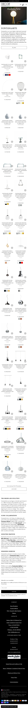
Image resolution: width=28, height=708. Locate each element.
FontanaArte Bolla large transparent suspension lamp (20, 448)
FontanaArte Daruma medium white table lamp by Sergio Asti (7, 122)
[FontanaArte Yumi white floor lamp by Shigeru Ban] (7, 85)
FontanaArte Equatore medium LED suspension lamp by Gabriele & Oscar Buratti (21, 419)
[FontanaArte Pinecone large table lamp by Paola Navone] (20, 85)
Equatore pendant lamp (17, 541)
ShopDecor (10, 692)
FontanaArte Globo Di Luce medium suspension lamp (7, 338)
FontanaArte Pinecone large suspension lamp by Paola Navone (7, 224)
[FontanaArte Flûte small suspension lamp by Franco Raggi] (20, 381)
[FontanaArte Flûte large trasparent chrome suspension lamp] (20, 357)
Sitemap (14, 613)
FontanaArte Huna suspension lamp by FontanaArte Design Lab (7, 310)
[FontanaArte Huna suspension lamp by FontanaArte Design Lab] (7, 300)
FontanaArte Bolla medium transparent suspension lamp (7, 476)
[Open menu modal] (26, 4)
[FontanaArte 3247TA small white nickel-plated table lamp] (7, 137)
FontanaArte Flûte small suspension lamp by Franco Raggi (21, 390)
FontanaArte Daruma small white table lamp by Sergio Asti (20, 122)
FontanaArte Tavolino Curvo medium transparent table (7, 170)
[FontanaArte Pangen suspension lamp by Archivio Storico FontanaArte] (20, 243)
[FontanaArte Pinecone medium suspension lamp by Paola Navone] (20, 215)
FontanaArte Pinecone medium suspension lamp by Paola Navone (21, 224)
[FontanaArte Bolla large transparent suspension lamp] (20, 438)
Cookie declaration (14, 682)
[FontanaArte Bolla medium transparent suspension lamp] (7, 467)
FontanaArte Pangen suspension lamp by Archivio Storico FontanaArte (20, 252)
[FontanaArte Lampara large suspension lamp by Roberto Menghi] (20, 272)
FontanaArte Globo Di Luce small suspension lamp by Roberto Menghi (21, 338)
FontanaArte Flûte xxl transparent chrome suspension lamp (7, 366)
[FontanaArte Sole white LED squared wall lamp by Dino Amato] (20, 57)
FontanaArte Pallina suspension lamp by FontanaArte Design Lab (7, 282)
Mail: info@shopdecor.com (14, 632)
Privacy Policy (14, 677)
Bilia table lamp (5, 538)
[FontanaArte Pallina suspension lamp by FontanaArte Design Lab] (7, 272)
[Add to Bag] (25, 61)
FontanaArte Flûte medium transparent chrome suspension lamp (7, 390)
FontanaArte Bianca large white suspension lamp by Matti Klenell (20, 476)
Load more (14, 489)
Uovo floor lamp (11, 540)
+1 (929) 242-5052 (14, 627)
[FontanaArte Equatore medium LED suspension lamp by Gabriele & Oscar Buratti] (20, 409)
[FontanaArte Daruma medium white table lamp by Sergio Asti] (7, 113)
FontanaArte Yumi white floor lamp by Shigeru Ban (7, 94)
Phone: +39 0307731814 (14, 625)
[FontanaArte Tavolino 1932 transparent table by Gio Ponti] (20, 137)
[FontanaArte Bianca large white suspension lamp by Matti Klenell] (20, 467)
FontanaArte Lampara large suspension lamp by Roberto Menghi (20, 282)
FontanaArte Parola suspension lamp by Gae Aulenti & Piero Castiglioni (7, 252)
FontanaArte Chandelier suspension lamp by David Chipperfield (7, 448)
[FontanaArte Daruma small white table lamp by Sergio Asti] (20, 113)
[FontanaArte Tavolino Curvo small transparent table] (20, 161)
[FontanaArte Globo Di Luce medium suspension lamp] (7, 329)
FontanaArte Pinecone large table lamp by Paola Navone (20, 94)
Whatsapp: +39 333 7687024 (14, 630)
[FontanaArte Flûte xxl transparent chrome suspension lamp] (7, 357)
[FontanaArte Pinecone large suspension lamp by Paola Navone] (7, 215)
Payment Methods (14, 608)
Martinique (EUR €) (6, 690)
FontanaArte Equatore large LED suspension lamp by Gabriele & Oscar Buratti (7, 419)
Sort (15, 47)
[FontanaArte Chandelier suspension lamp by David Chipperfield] (7, 438)
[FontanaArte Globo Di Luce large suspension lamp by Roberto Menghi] (20, 300)
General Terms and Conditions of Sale (14, 664)
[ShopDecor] (5, 4)
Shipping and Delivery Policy (14, 673)
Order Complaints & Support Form (14, 622)
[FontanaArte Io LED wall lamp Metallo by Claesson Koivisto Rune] (7, 57)
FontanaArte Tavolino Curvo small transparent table (20, 170)
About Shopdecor (14, 606)
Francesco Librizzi (5, 521)
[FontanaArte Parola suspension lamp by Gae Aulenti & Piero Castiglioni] (7, 243)
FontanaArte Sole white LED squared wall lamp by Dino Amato (21, 66)
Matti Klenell (20, 524)
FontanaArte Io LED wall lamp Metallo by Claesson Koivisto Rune (7, 66)
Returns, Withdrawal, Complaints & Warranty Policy (14, 668)
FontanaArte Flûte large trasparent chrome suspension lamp (21, 366)
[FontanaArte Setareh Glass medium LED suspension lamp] (7, 186)
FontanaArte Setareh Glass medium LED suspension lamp (7, 195)
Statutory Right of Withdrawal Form (14, 620)
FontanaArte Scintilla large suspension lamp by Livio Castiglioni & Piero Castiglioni (20, 195)
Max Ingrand (18, 523)
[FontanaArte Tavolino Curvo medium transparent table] (7, 161)
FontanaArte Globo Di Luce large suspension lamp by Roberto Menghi (21, 310)
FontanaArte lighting (17, 566)
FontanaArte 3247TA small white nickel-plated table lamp (7, 146)
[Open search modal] (20, 4)
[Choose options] (12, 61)
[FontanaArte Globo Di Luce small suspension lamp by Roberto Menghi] (20, 329)
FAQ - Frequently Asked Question (14, 611)
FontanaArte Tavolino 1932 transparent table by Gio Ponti (20, 146)
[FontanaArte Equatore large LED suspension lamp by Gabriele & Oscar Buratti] (7, 409)
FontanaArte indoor (15, 555)
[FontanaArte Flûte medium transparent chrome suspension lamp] (7, 381)
